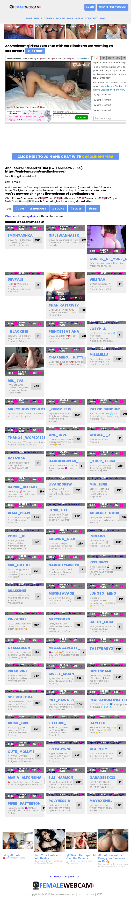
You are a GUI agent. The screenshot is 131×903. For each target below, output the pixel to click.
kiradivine (17, 671)
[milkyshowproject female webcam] (24, 402)
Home (28, 18)
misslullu (99, 354)
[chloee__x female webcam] (106, 429)
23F (84, 336)
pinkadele (17, 619)
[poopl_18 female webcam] (24, 530)
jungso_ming (103, 593)
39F (36, 675)
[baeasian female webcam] (24, 452)
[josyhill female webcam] (106, 322)
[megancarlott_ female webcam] (65, 641)
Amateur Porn (59, 876)
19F (42, 491)
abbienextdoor (104, 513)
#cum (19, 208)
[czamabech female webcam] (24, 641)
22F (37, 240)
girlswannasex (64, 235)
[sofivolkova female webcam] (24, 691)
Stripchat (91, 18)
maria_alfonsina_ (26, 777)
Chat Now (35, 51)
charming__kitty (66, 357)
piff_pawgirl (61, 699)
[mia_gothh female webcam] (24, 558)
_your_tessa (102, 461)
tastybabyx (101, 648)
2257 (100, 894)
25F (77, 415)
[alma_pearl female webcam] (24, 506)
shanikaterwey (64, 305)
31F (78, 490)
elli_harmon (61, 777)
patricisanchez (105, 409)
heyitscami (100, 671)
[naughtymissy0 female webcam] (65, 558)
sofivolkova (20, 697)
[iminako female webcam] (106, 530)
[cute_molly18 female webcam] (24, 744)
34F (36, 517)
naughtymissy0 (64, 565)
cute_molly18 (21, 751)
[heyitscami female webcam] (106, 665)
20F (125, 413)
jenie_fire (58, 510)
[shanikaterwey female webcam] (65, 286)
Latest (79, 18)
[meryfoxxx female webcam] (65, 613)
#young (58, 208)
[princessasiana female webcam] (65, 324)
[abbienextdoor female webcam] (106, 506)
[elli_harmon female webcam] (65, 770)
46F (36, 386)
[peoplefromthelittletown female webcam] (106, 693)
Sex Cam (75, 876)
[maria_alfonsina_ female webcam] (24, 770)
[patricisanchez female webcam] (106, 402)
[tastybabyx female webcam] (106, 641)
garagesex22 (102, 777)
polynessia (59, 800)
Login (90, 7)
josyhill (98, 328)
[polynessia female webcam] (65, 794)
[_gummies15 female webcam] (65, 402)
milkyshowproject (27, 409)
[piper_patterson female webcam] (24, 796)
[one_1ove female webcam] (65, 429)
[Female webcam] (26, 7)
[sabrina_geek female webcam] (65, 532)
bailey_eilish (102, 622)
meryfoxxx (59, 619)
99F (79, 678)
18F (83, 310)
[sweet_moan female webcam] (65, 666)
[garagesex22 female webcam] (106, 770)
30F (118, 359)
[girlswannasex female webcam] (65, 228)
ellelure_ (58, 723)
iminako (97, 536)
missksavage (61, 593)
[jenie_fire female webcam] (65, 504)
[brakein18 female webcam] (24, 584)
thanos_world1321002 (30, 437)
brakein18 (17, 590)
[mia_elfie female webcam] (106, 478)
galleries (32, 216)
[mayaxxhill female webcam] (106, 794)
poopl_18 (16, 536)
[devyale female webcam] (24, 273)
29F (118, 649)
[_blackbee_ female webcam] (24, 324)
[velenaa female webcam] (106, 273)
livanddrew (60, 484)
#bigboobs (38, 208)
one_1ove (58, 434)
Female (38, 18)
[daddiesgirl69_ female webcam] (65, 454)
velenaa (97, 279)
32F (79, 598)
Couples (49, 18)
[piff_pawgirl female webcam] (65, 693)
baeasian (16, 458)
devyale (15, 279)
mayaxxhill (101, 800)
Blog (102, 18)
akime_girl (18, 723)
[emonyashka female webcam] (24, 228)
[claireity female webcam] (106, 742)
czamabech (19, 647)
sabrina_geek (62, 538)
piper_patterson (24, 803)
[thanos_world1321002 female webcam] (24, 430)
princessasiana (64, 331)
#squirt (76, 208)
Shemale (60, 18)
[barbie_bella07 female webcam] (24, 480)
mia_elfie (98, 484)
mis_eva (16, 380)
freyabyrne (60, 749)
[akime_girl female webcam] (24, 717)
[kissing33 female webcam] (106, 556)
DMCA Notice (86, 894)
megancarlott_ (64, 647)
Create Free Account (113, 7)
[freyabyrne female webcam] (65, 742)
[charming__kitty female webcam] (65, 350)
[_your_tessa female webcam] (106, 454)
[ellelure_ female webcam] (65, 717)
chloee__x (100, 434)
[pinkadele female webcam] (24, 613)
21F (119, 490)
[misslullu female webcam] (106, 348)
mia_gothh (19, 565)
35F (118, 677)
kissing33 (99, 562)
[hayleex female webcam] (106, 717)
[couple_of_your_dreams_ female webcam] (106, 239)
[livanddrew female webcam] (65, 478)
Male (70, 18)
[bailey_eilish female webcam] (106, 615)
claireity (98, 749)
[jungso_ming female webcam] (106, 586)
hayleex (97, 723)
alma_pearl (19, 513)
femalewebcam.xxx (63, 894)
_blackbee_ (19, 331)
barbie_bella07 (22, 487)
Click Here (11, 216)
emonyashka (20, 235)
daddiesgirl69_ (64, 461)
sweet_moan (61, 673)
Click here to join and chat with (65, 156)
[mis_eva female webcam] (24, 361)
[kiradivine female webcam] (24, 665)
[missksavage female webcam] (65, 586)
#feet (93, 208)
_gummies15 (60, 409)
